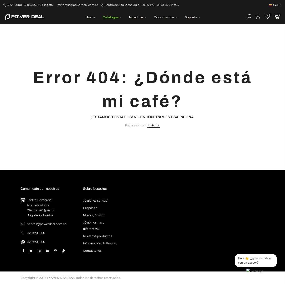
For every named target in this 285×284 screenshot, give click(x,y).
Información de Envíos (99, 243)
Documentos (164, 17)
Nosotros (136, 17)
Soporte (191, 17)
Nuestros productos (97, 236)
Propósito (90, 208)
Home (90, 17)
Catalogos (111, 17)
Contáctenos (92, 250)
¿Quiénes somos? (96, 200)
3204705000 (35, 242)
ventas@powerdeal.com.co (80, 4)
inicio (153, 125)
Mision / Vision (93, 215)
